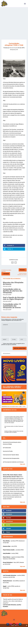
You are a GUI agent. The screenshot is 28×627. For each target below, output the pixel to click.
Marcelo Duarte (13, 47)
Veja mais (22, 464)
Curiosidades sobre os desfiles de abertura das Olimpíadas (12, 291)
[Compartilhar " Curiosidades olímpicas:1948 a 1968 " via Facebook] (12, 262)
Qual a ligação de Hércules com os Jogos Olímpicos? (13, 298)
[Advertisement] (14, 22)
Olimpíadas (12, 49)
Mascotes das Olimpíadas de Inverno (13, 283)
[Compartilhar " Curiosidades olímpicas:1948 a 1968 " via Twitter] (15, 262)
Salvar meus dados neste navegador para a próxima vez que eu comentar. (13, 344)
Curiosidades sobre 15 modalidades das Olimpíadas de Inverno (12, 306)
